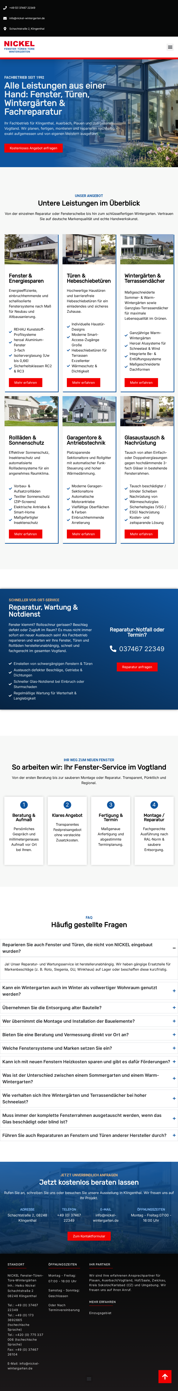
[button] (170, 47)
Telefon (69, 1209)
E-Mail (105, 1209)
